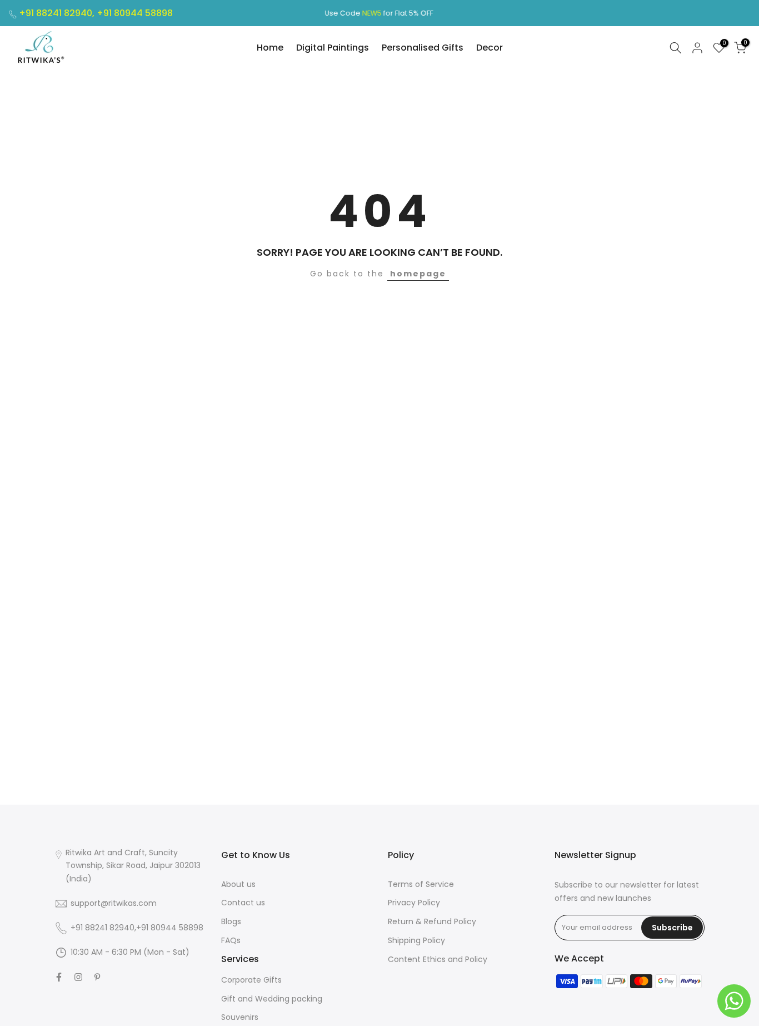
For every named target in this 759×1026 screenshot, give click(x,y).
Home (270, 47)
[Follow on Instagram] (78, 977)
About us (238, 884)
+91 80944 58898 (135, 13)
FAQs (231, 940)
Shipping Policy (416, 940)
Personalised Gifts (422, 47)
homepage (418, 273)
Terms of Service (421, 884)
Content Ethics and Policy (437, 959)
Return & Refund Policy (432, 921)
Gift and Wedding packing (271, 998)
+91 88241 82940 (102, 927)
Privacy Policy (414, 902)
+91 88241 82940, (58, 13)
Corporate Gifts (251, 979)
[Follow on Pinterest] (97, 977)
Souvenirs (239, 1017)
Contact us (243, 902)
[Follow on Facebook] (58, 977)
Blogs (231, 921)
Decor (489, 47)
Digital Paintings (332, 47)
